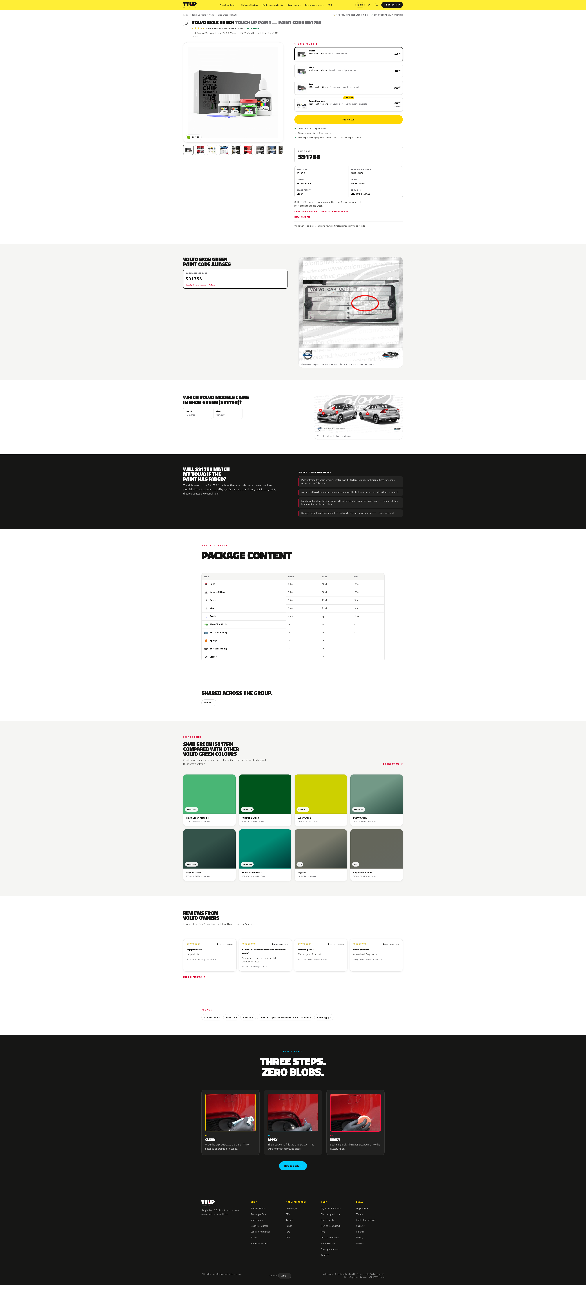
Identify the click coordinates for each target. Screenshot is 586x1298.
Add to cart (348, 120)
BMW (288, 1214)
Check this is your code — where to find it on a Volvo (321, 211)
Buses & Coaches (259, 1243)
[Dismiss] (37, 1288)
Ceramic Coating (249, 4)
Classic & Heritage (259, 1226)
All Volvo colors (390, 764)
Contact (325, 1255)
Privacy (359, 1237)
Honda (289, 1226)
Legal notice (362, 1208)
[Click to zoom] (233, 92)
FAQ (330, 4)
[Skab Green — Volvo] (200, 150)
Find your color (392, 4)
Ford (288, 1231)
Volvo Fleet (248, 1017)
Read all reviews (192, 977)
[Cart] (377, 5)
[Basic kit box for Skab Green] (188, 150)
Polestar (208, 702)
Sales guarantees (329, 1249)
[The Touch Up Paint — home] (190, 5)
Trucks (254, 1237)
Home (185, 14)
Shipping (360, 1226)
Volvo (211, 14)
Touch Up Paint (228, 5)
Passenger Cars (258, 1214)
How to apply (294, 4)
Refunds (360, 1231)
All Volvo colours (212, 1017)
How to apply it (302, 216)
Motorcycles (257, 1220)
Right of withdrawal (365, 1220)
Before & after (328, 1243)
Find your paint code (272, 4)
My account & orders (331, 1208)
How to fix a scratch (330, 1226)
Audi (288, 1237)
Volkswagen (292, 1208)
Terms (359, 1214)
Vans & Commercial (260, 1231)
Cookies (360, 1243)
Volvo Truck (231, 1017)
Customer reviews (314, 4)
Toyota (289, 1220)
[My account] (369, 5)
